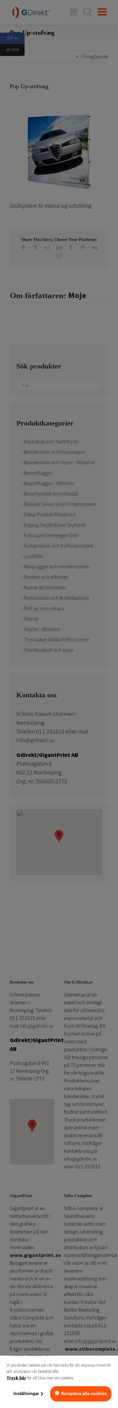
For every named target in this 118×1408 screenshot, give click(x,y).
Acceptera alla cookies (84, 1393)
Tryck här (16, 1378)
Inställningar (26, 1393)
